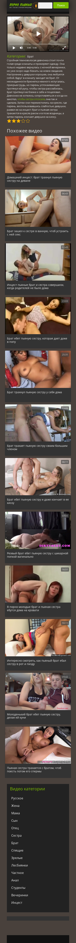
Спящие (17, 850)
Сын (14, 820)
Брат (30, 56)
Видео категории (27, 789)
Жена (15, 805)
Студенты (18, 888)
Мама (15, 813)
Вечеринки (19, 895)
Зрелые (17, 858)
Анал (15, 880)
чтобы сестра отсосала (31, 99)
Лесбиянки (19, 865)
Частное (17, 873)
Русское (17, 798)
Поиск (61, 5)
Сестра (16, 835)
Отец (15, 828)
